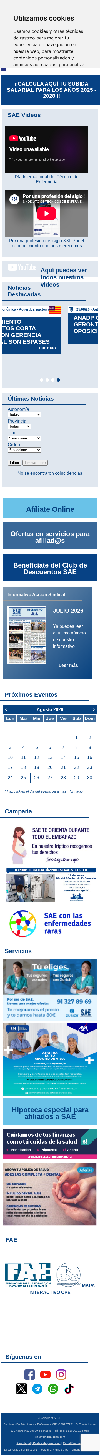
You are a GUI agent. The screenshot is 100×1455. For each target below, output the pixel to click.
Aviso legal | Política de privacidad (39, 1443)
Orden (14, 444)
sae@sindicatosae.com (50, 1436)
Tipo (12, 432)
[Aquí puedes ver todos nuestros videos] (19, 269)
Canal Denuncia (73, 1443)
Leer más (79, 337)
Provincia (17, 421)
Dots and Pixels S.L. (39, 1449)
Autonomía (18, 409)
